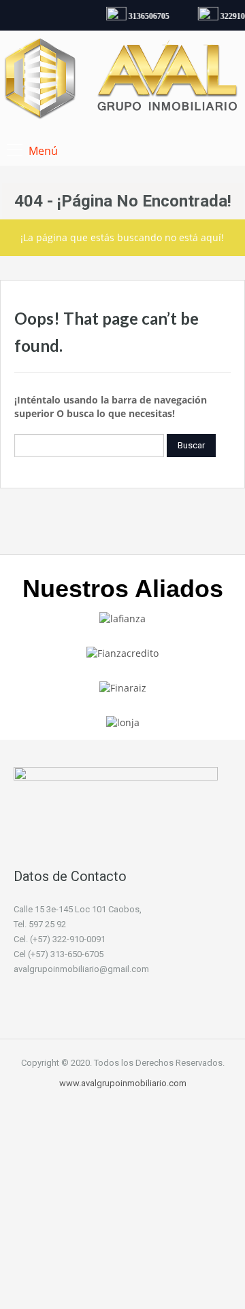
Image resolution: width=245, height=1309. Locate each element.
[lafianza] (122, 617)
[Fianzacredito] (122, 652)
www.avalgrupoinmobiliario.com (122, 1083)
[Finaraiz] (122, 687)
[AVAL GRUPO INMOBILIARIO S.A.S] (122, 80)
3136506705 (147, 16)
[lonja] (123, 721)
